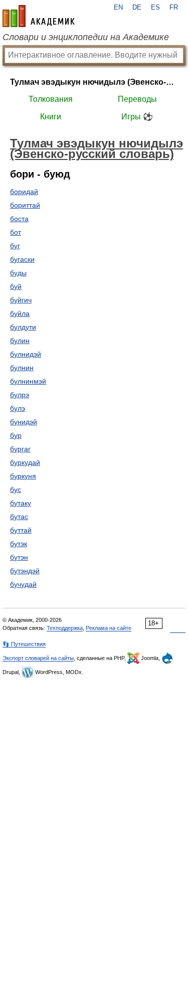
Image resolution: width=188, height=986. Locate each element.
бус (15, 489)
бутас (19, 517)
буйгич (21, 300)
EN (118, 7)
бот (15, 232)
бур (16, 435)
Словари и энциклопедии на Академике (86, 37)
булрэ (19, 395)
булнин (22, 368)
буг (15, 246)
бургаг (20, 449)
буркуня (23, 476)
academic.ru (39, 16)
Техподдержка (65, 628)
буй (16, 286)
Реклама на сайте (108, 628)
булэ (17, 408)
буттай (21, 530)
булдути (23, 327)
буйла (20, 313)
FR (173, 7)
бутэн (19, 557)
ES (155, 7)
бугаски (22, 259)
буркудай (25, 462)
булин (20, 341)
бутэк (18, 544)
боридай (24, 192)
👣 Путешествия (24, 644)
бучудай (23, 584)
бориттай (25, 205)
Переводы (137, 99)
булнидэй (25, 354)
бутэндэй (25, 571)
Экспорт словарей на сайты (38, 658)
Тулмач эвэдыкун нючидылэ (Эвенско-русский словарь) (94, 82)
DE (136, 7)
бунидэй (23, 422)
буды (18, 273)
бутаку (20, 503)
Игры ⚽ (137, 116)
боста (19, 219)
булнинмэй (28, 381)
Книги (50, 116)
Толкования (51, 99)
